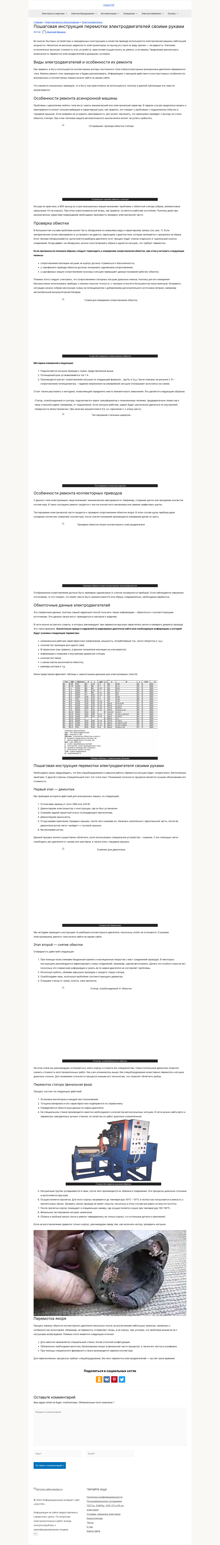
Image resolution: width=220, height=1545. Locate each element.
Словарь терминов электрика (103, 1514)
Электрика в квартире (53, 13)
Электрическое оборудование (62, 22)
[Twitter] (122, 1379)
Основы (172, 13)
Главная (38, 22)
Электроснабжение (151, 13)
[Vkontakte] (107, 1379)
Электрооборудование (82, 13)
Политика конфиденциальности (104, 1497)
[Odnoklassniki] (99, 1379)
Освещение (129, 13)
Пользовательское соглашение (104, 1501)
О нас (90, 1527)
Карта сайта (93, 1531)
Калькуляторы (95, 1518)
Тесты (90, 1522)
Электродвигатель (92, 22)
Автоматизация (109, 13)
